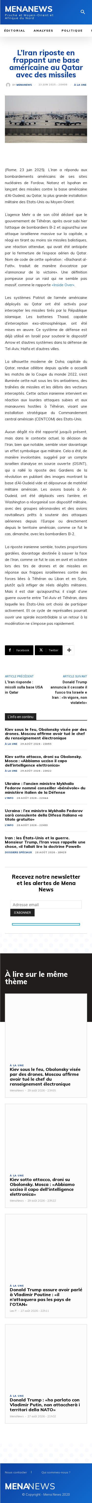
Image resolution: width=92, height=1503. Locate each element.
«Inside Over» (63, 285)
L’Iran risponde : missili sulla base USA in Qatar (24, 687)
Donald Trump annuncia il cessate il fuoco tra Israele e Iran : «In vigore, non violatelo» (69, 692)
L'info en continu (20, 717)
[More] (69, 650)
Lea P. (13, 1311)
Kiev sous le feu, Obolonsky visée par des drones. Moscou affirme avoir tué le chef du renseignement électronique (46, 733)
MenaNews (24, 85)
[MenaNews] (9, 85)
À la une (80, 85)
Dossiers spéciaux (18, 852)
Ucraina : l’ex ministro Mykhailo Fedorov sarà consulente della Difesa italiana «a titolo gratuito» (44, 815)
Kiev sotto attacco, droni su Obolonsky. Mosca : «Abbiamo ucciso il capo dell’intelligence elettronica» (43, 761)
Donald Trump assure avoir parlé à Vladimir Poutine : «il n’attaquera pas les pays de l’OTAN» (46, 1297)
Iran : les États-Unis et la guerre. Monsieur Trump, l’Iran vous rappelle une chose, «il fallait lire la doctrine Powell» (45, 842)
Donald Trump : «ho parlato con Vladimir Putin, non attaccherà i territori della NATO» (45, 1404)
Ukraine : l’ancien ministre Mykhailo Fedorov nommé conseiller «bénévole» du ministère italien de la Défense (45, 787)
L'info (9, 798)
